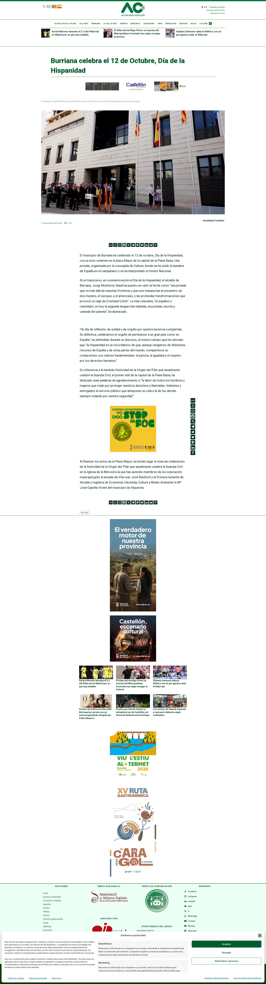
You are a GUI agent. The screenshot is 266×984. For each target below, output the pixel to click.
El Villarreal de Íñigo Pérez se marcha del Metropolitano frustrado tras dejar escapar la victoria (137, 33)
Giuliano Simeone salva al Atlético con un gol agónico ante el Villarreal (169, 683)
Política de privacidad (38, 978)
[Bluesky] (142, 245)
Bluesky (191, 926)
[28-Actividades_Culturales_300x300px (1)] (133, 661)
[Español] (59, 6)
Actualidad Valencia (145, 931)
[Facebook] (124, 245)
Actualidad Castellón (213, 220)
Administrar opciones (226, 961)
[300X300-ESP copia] (133, 451)
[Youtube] (185, 921)
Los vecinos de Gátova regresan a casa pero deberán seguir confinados (169, 712)
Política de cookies (16, 978)
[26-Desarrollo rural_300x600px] (133, 610)
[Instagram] (120, 245)
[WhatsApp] (185, 916)
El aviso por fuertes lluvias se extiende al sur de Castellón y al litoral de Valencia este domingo (132, 712)
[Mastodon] (137, 245)
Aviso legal (56, 978)
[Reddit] (151, 245)
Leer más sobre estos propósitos (247, 978)
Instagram (192, 896)
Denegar (226, 952)
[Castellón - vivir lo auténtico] (133, 90)
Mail (190, 906)
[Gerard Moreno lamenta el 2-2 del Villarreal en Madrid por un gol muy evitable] (45, 33)
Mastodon (192, 931)
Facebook (192, 891)
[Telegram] (133, 245)
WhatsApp (192, 916)
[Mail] (185, 906)
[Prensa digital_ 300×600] (133, 830)
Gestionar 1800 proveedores (216, 978)
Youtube (191, 921)
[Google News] (111, 245)
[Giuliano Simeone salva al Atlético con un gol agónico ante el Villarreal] (170, 33)
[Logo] (133, 10)
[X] (129, 245)
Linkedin (191, 901)
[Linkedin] (146, 245)
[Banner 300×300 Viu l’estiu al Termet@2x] (133, 754)
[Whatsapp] (115, 245)
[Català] (54, 6)
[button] (259, 935)
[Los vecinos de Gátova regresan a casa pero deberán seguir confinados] (170, 701)
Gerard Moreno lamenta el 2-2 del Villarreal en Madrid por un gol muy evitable (94, 683)
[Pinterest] (155, 245)
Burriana (84, 512)
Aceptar (226, 944)
